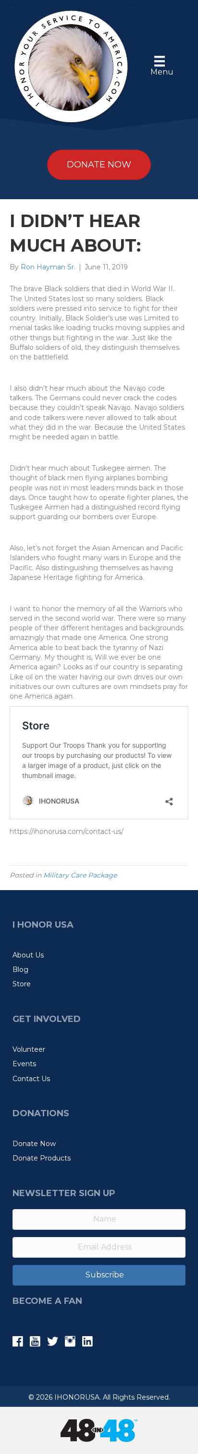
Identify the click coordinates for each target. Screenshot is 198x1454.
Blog (20, 969)
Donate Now (34, 1143)
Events (24, 1063)
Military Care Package (80, 875)
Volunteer (28, 1049)
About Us (28, 955)
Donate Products (41, 1158)
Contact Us (31, 1078)
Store (21, 984)
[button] (99, 1275)
